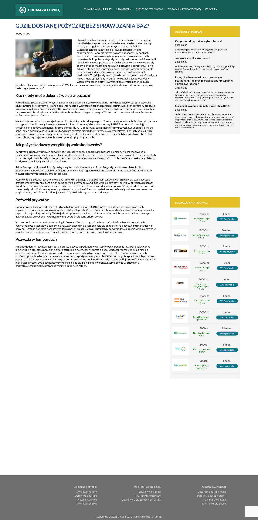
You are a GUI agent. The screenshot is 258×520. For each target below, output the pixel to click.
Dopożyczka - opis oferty (201, 334)
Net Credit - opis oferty (202, 301)
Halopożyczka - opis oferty (202, 366)
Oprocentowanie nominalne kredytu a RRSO (202, 105)
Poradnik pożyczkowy (184, 9)
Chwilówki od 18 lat (149, 491)
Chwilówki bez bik (86, 503)
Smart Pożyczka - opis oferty (201, 318)
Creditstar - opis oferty (202, 252)
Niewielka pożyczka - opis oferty (201, 286)
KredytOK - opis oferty (202, 268)
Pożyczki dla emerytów (148, 495)
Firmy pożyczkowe (150, 9)
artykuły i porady (188, 31)
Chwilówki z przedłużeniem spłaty (141, 499)
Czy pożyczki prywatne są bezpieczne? (198, 41)
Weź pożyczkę (227, 219)
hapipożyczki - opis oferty (201, 236)
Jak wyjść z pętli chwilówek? (192, 57)
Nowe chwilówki (87, 499)
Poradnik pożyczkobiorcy (211, 495)
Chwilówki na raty (98, 9)
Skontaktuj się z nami (214, 503)
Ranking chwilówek (214, 499)
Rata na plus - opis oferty (201, 350)
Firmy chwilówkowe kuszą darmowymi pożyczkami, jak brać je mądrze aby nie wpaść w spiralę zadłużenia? (204, 80)
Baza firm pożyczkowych (212, 491)
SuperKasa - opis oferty (202, 219)
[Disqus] (92, 330)
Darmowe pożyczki (86, 495)
